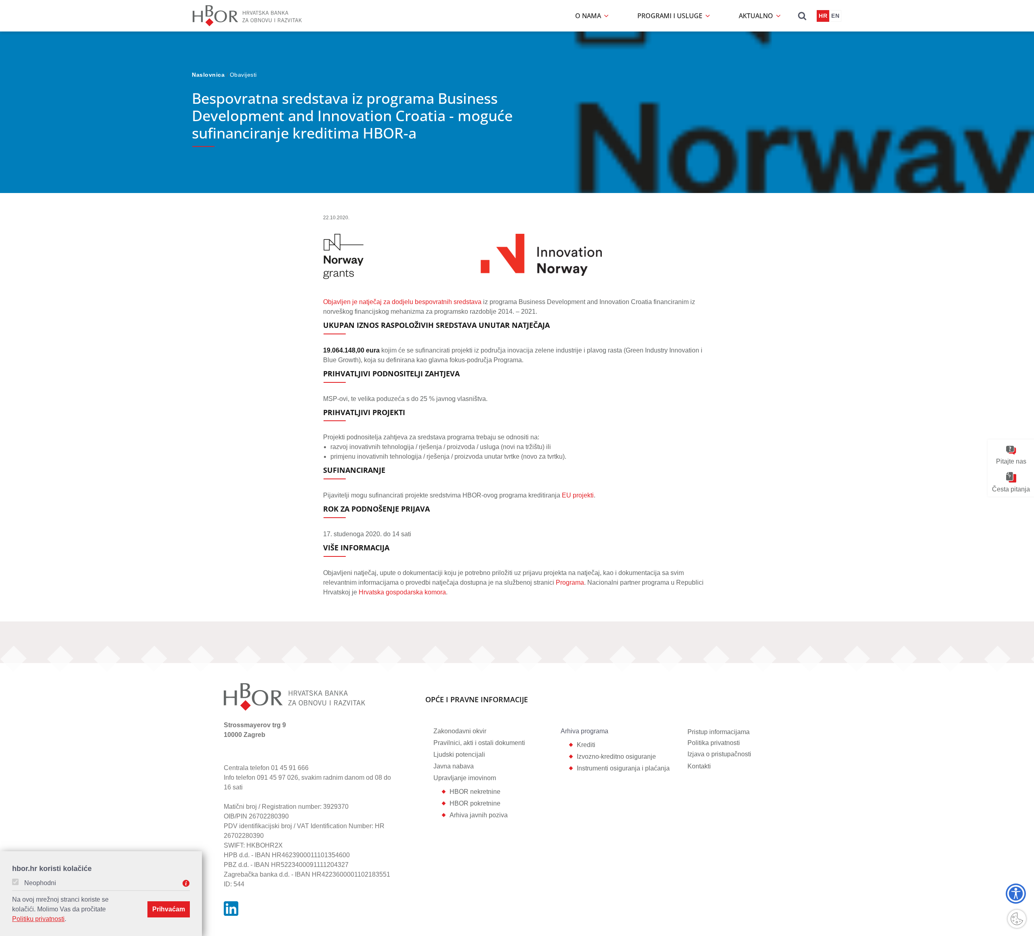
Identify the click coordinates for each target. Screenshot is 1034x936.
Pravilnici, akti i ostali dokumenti (479, 742)
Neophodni (40, 883)
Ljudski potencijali (459, 754)
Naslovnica (209, 74)
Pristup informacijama (718, 731)
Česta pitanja (1011, 489)
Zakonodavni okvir (459, 731)
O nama (589, 15)
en (835, 16)
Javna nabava (453, 766)
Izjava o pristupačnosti (719, 754)
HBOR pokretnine (475, 803)
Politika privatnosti (713, 742)
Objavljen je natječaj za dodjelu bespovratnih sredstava (402, 301)
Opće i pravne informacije (476, 700)
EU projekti (578, 495)
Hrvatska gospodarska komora (402, 592)
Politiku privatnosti (38, 918)
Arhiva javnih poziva (479, 815)
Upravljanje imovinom (464, 777)
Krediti (586, 744)
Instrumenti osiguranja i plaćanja (623, 768)
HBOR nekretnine (475, 791)
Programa (570, 582)
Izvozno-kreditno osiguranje (616, 756)
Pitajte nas (1011, 461)
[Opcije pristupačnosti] (1016, 894)
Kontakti (699, 766)
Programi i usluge (670, 15)
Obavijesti (243, 74)
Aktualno (757, 15)
